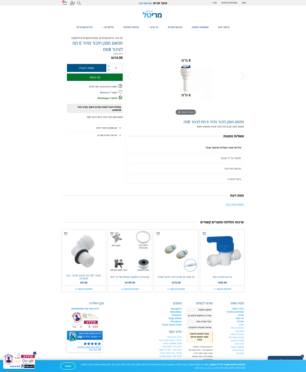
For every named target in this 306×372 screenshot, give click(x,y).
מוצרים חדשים (237, 340)
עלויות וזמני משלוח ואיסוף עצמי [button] (223, 147)
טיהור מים (223, 27)
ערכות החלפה (131, 27)
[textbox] (153, 3)
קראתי (68, 366)
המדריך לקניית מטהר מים (170, 340)
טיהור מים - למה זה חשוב (170, 349)
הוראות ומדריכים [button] (233, 168)
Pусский (240, 330)
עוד (215, 2)
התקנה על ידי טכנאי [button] (231, 158)
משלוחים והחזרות (229, 2)
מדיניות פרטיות (237, 327)
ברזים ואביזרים (85, 27)
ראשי (244, 2)
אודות (241, 314)
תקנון (241, 324)
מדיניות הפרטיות (207, 367)
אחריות (240, 321)
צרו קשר (240, 318)
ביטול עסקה (238, 308)
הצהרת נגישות (237, 334)
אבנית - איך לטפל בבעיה (171, 352)
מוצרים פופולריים (236, 337)
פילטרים (109, 27)
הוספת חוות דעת (235, 204)
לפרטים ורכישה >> (222, 288)
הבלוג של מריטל (174, 337)
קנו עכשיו (95, 77)
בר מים (154, 27)
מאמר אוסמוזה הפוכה (172, 343)
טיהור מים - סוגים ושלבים (170, 356)
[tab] (186, 147)
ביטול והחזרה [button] (234, 179)
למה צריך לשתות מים (172, 346)
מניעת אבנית (175, 27)
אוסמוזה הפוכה (200, 27)
